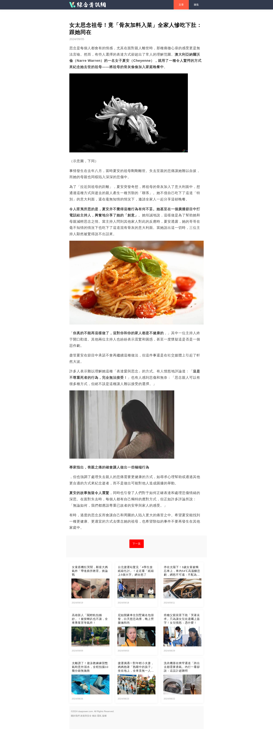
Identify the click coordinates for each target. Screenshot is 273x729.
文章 (181, 4)
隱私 (99, 715)
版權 (104, 715)
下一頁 (137, 543)
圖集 (196, 4)
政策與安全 (85, 715)
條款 (94, 715)
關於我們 (75, 715)
